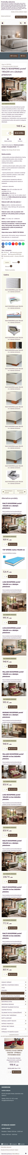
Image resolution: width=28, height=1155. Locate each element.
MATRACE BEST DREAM (7, 1026)
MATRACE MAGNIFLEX (7, 1023)
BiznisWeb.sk (16, 1153)
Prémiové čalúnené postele (10, 1007)
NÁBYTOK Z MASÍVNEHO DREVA (10, 985)
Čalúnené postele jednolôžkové (12, 1012)
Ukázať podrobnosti (6, 16)
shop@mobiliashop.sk (8, 1100)
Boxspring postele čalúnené (11, 999)
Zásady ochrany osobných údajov (9, 1150)
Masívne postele (7, 1010)
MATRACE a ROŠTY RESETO (8, 1021)
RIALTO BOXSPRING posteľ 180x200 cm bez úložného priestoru (12, 936)
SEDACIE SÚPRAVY (6, 982)
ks (6, 544)
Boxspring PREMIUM (15, 254)
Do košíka (20, 133)
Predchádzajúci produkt (9, 491)
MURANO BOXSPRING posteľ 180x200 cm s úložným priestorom (12, 715)
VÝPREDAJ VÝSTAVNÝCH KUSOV (9, 1032)
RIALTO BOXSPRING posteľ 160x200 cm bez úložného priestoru (12, 889)
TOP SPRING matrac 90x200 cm (13, 550)
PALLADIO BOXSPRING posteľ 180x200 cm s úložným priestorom (13, 674)
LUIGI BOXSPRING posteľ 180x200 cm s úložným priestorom (11, 584)
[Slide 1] (14, 51)
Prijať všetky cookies (21, 17)
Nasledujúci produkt (20, 491)
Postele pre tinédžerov (9, 1015)
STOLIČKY (4, 990)
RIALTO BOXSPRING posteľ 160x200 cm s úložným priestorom (12, 506)
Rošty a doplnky (7, 1018)
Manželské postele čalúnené (11, 996)
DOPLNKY (4, 1029)
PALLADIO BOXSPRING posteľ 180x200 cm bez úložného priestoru (13, 756)
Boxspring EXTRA (7, 1001)
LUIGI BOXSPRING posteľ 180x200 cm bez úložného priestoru (11, 797)
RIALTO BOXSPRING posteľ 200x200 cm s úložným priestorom (12, 843)
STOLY (3, 987)
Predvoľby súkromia (6, 1147)
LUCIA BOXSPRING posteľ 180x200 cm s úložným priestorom (11, 630)
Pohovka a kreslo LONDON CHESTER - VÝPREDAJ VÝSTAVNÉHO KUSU (14, 1053)
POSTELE (6, 252)
